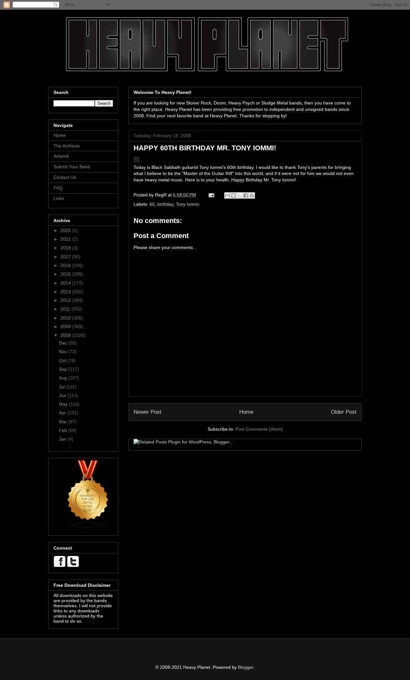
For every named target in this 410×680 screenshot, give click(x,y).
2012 (66, 300)
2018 (66, 247)
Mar (63, 421)
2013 (66, 291)
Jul (62, 386)
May (64, 404)
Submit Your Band (71, 166)
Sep (63, 369)
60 (152, 204)
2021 (66, 239)
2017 (66, 256)
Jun (63, 395)
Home (246, 412)
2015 (66, 274)
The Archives (66, 145)
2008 (66, 335)
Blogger (245, 667)
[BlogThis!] (233, 195)
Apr (63, 412)
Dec (63, 342)
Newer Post (147, 412)
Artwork (61, 156)
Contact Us (64, 177)
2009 (66, 326)
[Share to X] (239, 195)
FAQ (57, 187)
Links (58, 198)
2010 (66, 317)
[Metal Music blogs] (88, 528)
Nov (63, 351)
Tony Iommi (187, 204)
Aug (63, 377)
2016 (66, 265)
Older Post (344, 412)
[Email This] (227, 195)
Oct (63, 360)
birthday (165, 204)
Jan (63, 439)
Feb (63, 430)
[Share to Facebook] (245, 195)
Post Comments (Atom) (259, 429)
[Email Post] (211, 194)
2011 (66, 308)
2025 (66, 230)
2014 (66, 283)
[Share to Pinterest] (252, 195)
